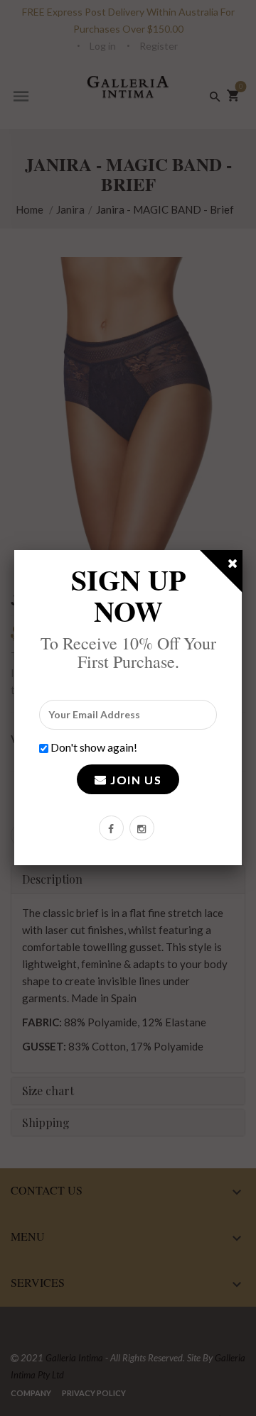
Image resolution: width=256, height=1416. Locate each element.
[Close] (233, 565)
